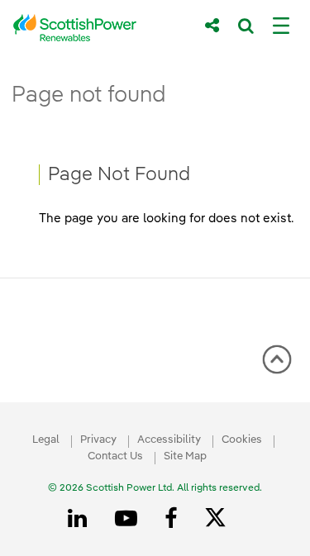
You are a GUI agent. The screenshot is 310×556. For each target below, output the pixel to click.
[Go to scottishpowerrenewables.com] (97, 27)
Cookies (242, 440)
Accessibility (169, 440)
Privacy (98, 440)
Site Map (185, 456)
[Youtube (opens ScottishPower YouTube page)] (129, 518)
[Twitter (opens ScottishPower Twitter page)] (221, 519)
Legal (46, 440)
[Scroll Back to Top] (277, 365)
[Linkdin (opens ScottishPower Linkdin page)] (80, 518)
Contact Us (115, 456)
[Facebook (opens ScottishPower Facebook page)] (174, 518)
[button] (277, 359)
